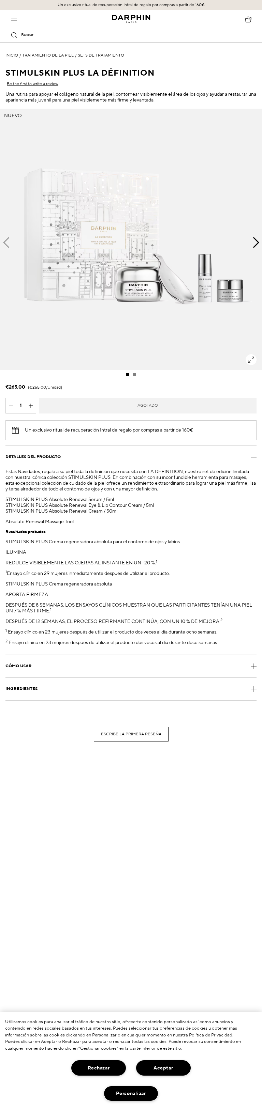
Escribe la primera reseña (131, 734)
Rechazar (99, 1068)
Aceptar (163, 1068)
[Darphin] (131, 19)
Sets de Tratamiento (101, 55)
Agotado (147, 405)
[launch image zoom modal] (251, 359)
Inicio (11, 55)
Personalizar (131, 1093)
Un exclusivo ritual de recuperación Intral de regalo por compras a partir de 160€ (131, 4)
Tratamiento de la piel (48, 55)
